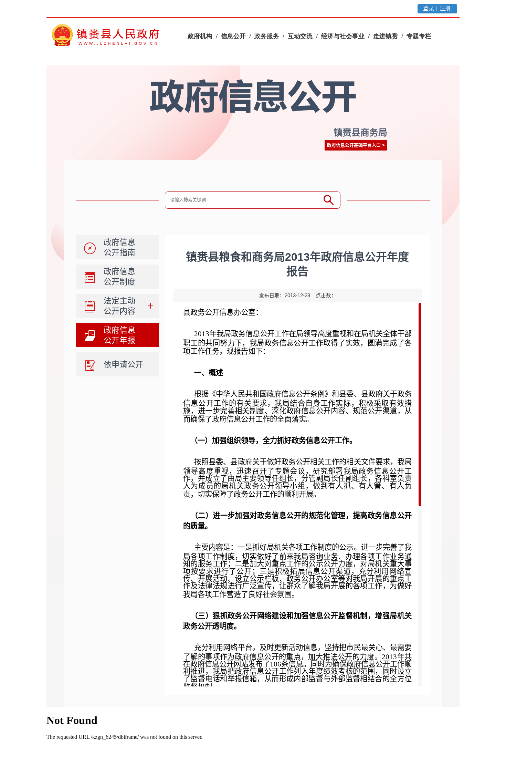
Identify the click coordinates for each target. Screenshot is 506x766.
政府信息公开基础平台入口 (354, 145)
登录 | (430, 8)
